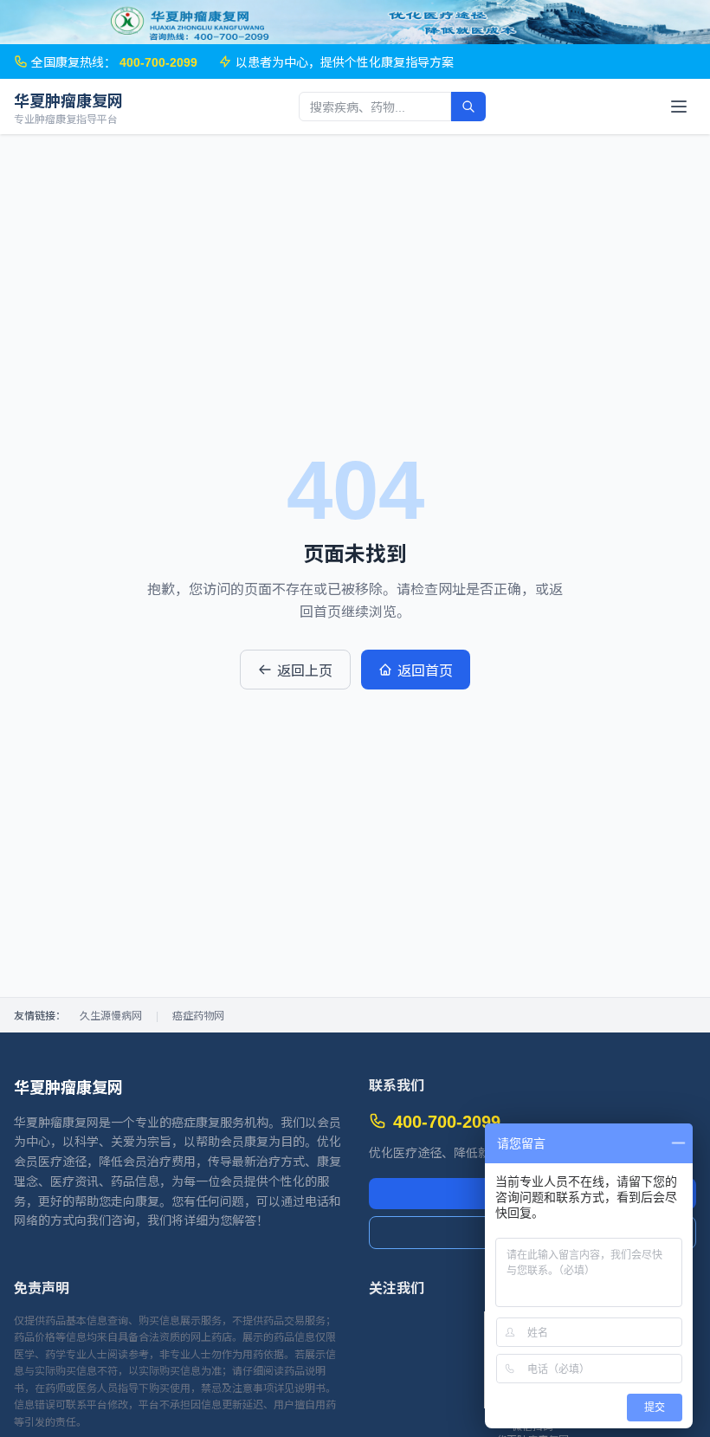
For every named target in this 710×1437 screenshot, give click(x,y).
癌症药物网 (198, 1015)
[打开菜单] (679, 106)
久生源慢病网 (111, 1015)
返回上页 (304, 669)
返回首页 (425, 669)
